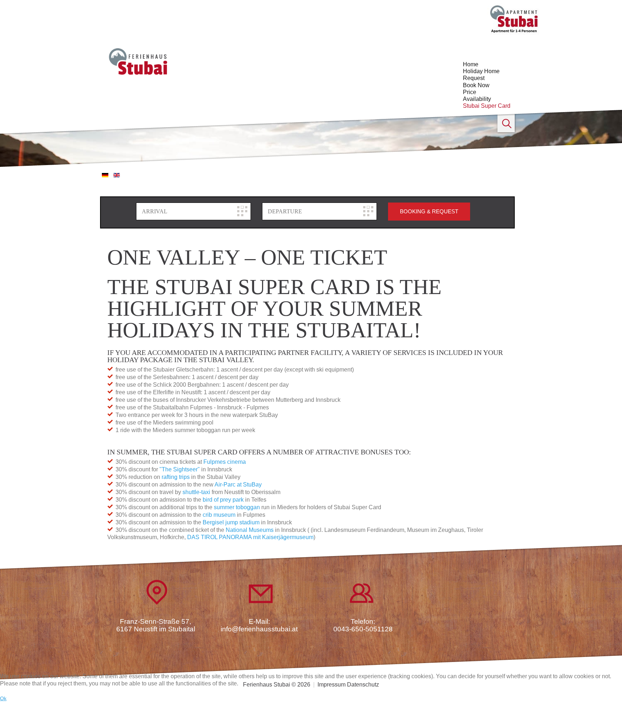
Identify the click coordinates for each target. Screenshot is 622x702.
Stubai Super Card (486, 106)
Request (473, 78)
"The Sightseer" (179, 469)
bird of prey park (222, 500)
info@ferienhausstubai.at (259, 629)
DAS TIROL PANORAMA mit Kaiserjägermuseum (250, 537)
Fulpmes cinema (224, 462)
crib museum (219, 515)
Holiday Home (481, 71)
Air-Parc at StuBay (238, 484)
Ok (3, 698)
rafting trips (176, 477)
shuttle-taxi (196, 492)
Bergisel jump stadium (231, 522)
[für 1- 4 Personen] (514, 18)
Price (469, 92)
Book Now (476, 85)
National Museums (250, 530)
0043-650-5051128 (363, 629)
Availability (477, 99)
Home (470, 64)
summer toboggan (237, 507)
